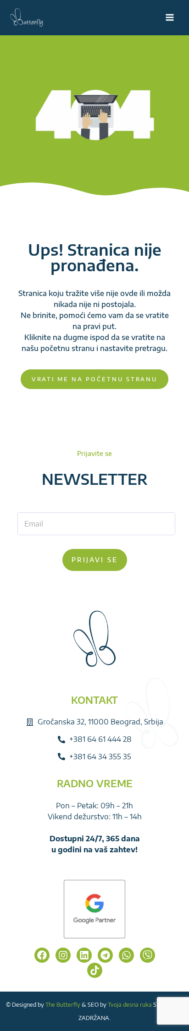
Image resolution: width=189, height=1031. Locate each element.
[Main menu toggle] (170, 17)
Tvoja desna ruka (130, 1004)
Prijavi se (95, 560)
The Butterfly (62, 1004)
